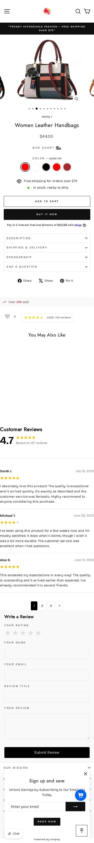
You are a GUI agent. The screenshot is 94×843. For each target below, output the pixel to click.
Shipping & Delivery (27, 247)
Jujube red (25, 167)
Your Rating (16, 625)
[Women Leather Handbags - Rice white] (11, 411)
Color (47, 158)
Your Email (15, 664)
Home (46, 117)
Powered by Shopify (47, 839)
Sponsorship (19, 257)
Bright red (56, 167)
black (46, 167)
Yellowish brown (67, 167)
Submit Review (46, 752)
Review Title (17, 686)
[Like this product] (7, 316)
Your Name (15, 642)
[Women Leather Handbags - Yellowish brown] (26, 411)
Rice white (35, 167)
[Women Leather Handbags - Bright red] (21, 411)
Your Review (17, 707)
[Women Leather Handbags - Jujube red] (6, 411)
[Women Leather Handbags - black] (16, 411)
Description (19, 238)
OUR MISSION (16, 767)
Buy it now (47, 214)
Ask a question (22, 266)
